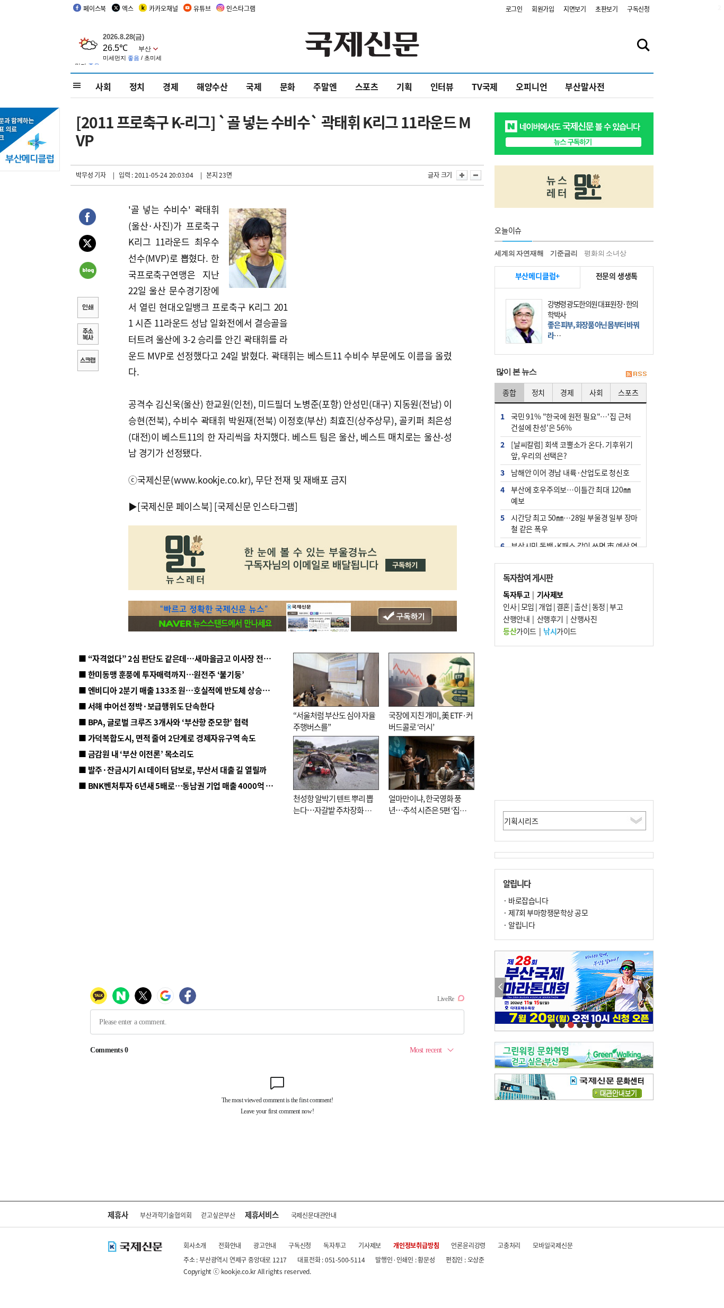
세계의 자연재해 (519, 253)
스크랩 (87, 361)
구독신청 (638, 8)
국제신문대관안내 (314, 1214)
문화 (288, 86)
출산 (580, 606)
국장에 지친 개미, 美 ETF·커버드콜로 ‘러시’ (431, 721)
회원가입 (543, 8)
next (647, 987)
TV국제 (485, 86)
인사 (509, 606)
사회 (103, 86)
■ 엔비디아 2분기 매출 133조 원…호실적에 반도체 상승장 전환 (182, 690)
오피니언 (531, 86)
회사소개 (194, 1245)
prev (500, 987)
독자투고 (334, 1245)
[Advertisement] (372, 267)
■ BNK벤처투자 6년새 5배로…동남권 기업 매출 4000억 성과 (179, 785)
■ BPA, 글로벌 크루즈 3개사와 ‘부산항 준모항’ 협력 (163, 721)
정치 (137, 86)
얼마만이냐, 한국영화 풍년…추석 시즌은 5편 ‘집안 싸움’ (427, 810)
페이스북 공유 (87, 218)
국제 (254, 86)
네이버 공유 (87, 271)
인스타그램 (240, 8)
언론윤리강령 (468, 1245)
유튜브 (201, 8)
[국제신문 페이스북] (175, 506)
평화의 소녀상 (605, 253)
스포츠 (366, 86)
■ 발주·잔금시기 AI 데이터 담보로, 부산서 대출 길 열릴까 (172, 769)
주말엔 (325, 86)
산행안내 (516, 618)
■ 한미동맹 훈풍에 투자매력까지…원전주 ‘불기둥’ (161, 674)
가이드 (519, 631)
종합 (509, 392)
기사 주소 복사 (87, 335)
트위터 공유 (87, 245)
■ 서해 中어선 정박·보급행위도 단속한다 (146, 706)
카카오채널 (163, 8)
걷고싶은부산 (218, 1214)
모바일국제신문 (553, 1245)
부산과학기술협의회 (165, 1214)
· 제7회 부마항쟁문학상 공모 (545, 912)
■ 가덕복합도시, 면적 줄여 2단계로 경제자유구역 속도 (167, 737)
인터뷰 (442, 86)
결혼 (563, 606)
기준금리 (563, 253)
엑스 (128, 8)
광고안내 (264, 1245)
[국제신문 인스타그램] (256, 506)
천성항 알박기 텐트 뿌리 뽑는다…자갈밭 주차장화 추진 (333, 810)
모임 (527, 606)
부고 (616, 606)
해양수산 (212, 86)
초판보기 (606, 8)
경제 (171, 86)
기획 (404, 86)
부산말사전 (584, 86)
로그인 (514, 8)
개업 (545, 606)
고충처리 (509, 1245)
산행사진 (583, 618)
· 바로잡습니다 (525, 900)
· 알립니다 (519, 924)
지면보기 (574, 8)
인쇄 (87, 308)
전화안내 (229, 1245)
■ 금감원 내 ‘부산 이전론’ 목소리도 (136, 753)
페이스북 (94, 8)
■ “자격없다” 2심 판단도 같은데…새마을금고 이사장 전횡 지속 (182, 658)
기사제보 (369, 1245)
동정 (598, 606)
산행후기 (550, 618)
